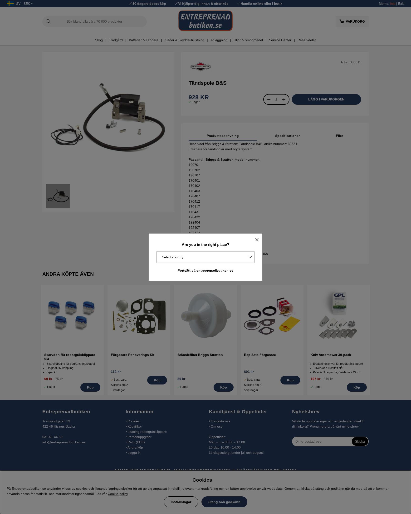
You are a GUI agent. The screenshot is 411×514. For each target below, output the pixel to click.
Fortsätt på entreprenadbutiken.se (205, 270)
